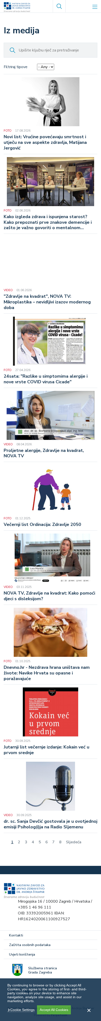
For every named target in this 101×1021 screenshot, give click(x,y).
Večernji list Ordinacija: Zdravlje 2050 (42, 524)
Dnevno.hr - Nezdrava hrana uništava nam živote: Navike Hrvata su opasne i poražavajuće (47, 673)
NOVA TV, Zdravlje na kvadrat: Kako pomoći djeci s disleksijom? (49, 596)
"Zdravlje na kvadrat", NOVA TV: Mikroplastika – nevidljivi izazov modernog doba (47, 302)
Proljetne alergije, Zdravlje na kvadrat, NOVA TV (44, 453)
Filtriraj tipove (15, 67)
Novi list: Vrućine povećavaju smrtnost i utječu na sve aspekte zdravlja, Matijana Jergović (45, 142)
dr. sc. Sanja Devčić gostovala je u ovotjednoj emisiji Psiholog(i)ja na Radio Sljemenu (50, 824)
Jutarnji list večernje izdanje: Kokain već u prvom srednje (46, 750)
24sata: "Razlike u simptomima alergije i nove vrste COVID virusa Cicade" (46, 379)
